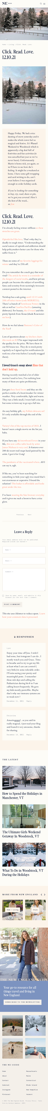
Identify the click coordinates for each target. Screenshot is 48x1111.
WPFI (23, 1103)
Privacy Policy (31, 1101)
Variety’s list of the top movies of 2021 (20, 425)
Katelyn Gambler (14, 1103)
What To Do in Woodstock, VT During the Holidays (22, 872)
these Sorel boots (18, 389)
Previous (20, 515)
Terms (40, 1101)
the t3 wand (30, 310)
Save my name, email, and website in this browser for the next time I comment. (23, 596)
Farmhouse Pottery (30, 303)
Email (8, 561)
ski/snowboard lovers (28, 440)
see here (6, 317)
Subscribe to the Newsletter (22, 1002)
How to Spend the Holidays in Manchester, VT (22, 795)
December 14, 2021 (15, 735)
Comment (9, 572)
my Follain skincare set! (33, 410)
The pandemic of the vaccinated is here (20, 462)
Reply (29, 701)
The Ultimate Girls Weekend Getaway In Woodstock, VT (21, 834)
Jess (12, 203)
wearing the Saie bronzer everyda (27, 494)
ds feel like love (15, 239)
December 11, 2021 (15, 701)
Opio (4, 239)
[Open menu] (44, 3)
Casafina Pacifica (23, 307)
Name (8, 550)
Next (29, 515)
